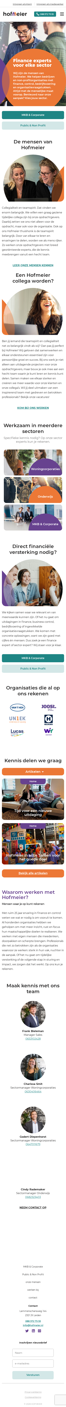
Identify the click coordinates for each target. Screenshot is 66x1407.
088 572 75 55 (33, 1321)
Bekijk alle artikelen (33, 873)
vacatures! (42, 397)
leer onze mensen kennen (33, 265)
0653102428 (33, 1038)
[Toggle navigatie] (62, 14)
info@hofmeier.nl (33, 1325)
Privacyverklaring (33, 1392)
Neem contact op (33, 1207)
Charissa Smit (33, 1084)
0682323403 (33, 1197)
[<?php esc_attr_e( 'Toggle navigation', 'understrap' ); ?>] (33, 1257)
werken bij (33, 1290)
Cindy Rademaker (33, 1189)
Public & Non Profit (33, 125)
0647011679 (33, 1144)
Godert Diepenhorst (33, 1136)
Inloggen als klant (22, 4)
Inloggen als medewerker (50, 4)
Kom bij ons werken (33, 407)
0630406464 (33, 1091)
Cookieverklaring (33, 1397)
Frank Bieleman (33, 1031)
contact (33, 1297)
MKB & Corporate (33, 115)
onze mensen (33, 1282)
